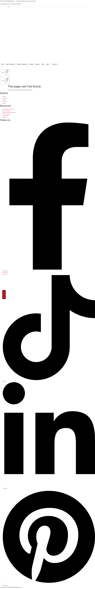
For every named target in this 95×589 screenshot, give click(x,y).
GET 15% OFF (4, 294)
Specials (37, 64)
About (47, 64)
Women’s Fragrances (22, 64)
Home (2, 64)
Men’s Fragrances (10, 64)
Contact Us (55, 64)
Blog (43, 64)
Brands (31, 64)
